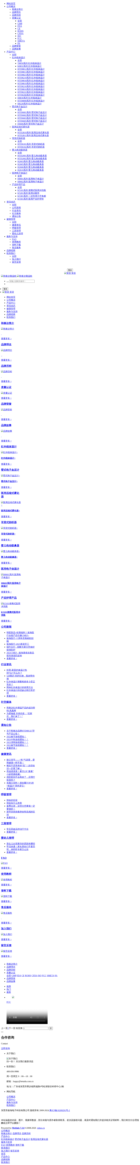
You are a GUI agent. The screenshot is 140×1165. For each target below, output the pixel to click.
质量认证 (6, 387)
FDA (19, 975)
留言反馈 (6, 945)
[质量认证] (6, 393)
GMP (13, 975)
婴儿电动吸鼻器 (10, 545)
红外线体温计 (9, 446)
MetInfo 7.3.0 (18, 1128)
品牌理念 (6, 344)
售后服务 (6, 907)
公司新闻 (6, 626)
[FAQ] (4, 863)
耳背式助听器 (9, 522)
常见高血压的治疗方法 (17, 829)
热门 (9, 989)
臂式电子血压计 (10, 469)
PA (56, 975)
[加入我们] (6, 934)
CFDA (34, 975)
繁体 (70, 270)
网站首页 (11, 3)
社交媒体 (6, 701)
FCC (44, 975)
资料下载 (6, 890)
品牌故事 (6, 425)
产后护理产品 (9, 597)
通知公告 (6, 725)
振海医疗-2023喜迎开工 (18, 644)
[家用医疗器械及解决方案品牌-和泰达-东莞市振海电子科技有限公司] (16, 276)
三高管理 (6, 823)
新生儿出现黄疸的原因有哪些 (21, 843)
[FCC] (13, 997)
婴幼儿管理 (7, 837)
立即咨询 (5, 1048)
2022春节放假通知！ (16, 736)
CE (23, 975)
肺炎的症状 (12, 800)
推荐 (9, 986)
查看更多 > (6, 338)
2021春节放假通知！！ (17, 745)
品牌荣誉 (6, 403)
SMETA (50, 975)
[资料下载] (6, 896)
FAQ (4, 857)
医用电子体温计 (10, 568)
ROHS (28, 975)
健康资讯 (6, 754)
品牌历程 (6, 365)
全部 (20, 21)
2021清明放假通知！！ (17, 742)
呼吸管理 (6, 794)
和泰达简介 (7, 323)
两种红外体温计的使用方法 (20, 687)
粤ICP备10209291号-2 (59, 1110)
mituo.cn (41, 1128)
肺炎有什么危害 (14, 803)
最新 (9, 992)
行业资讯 (6, 664)
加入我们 (6, 928)
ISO (40, 975)
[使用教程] (6, 879)
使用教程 (6, 873)
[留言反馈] (6, 951)
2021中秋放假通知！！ (17, 739)
